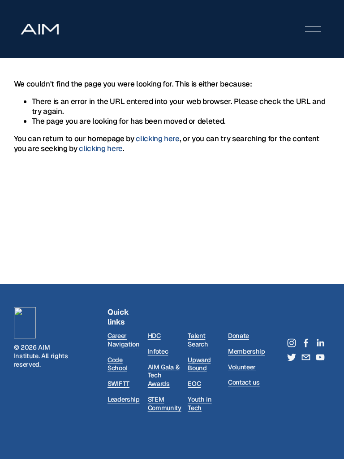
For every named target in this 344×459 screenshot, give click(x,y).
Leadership (124, 399)
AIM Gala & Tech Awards (164, 375)
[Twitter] (291, 357)
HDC (154, 336)
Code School (117, 364)
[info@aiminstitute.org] (305, 357)
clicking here (158, 138)
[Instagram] (291, 342)
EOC (194, 384)
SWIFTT (118, 384)
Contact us (244, 382)
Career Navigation (124, 340)
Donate (238, 336)
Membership (246, 351)
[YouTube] (320, 357)
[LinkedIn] (320, 342)
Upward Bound (199, 364)
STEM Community (164, 403)
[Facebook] (305, 342)
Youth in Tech (199, 403)
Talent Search (198, 340)
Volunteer (242, 367)
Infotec (158, 351)
